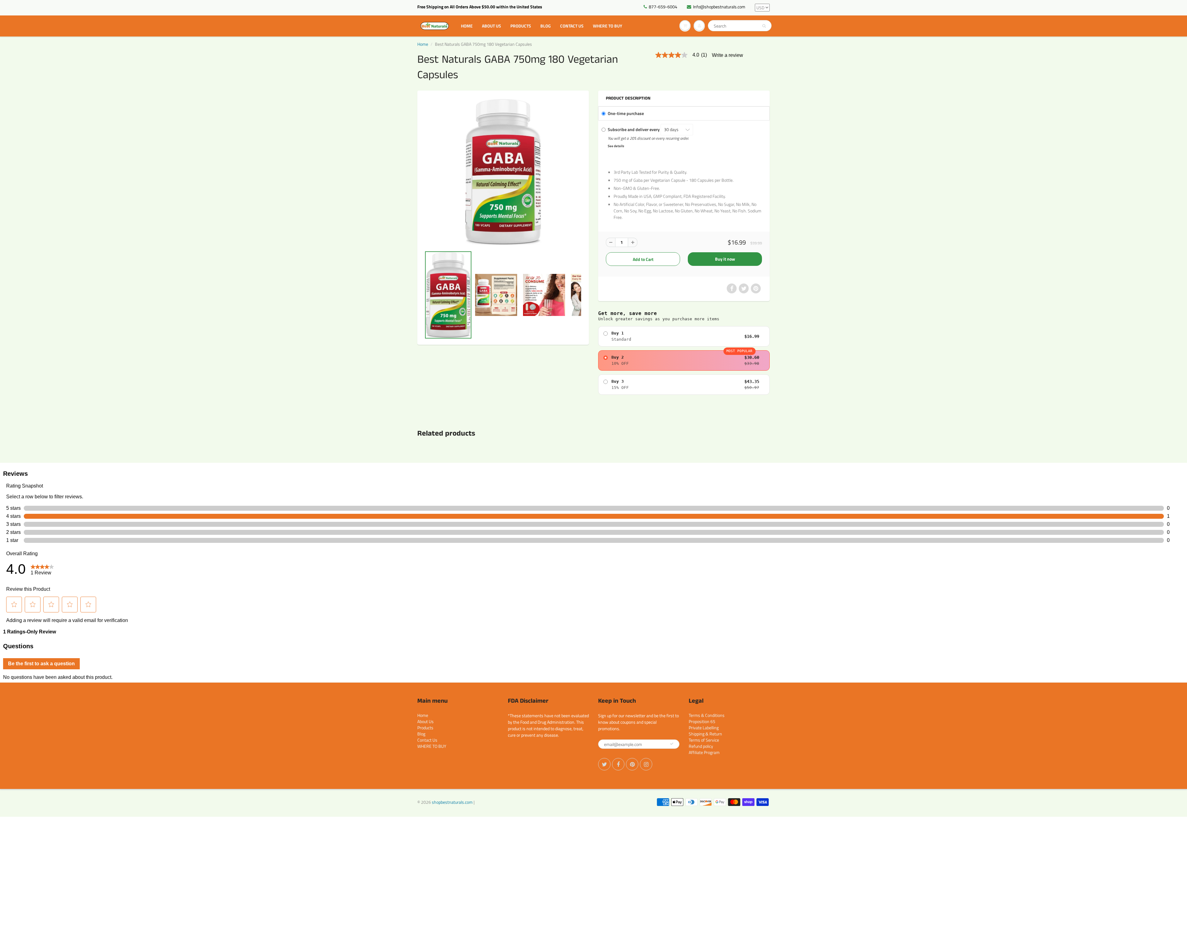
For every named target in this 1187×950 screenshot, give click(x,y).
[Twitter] (604, 764)
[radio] (684, 336)
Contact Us (572, 26)
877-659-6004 (663, 7)
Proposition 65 (702, 721)
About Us (491, 26)
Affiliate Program (704, 752)
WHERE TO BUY (607, 26)
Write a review (727, 55)
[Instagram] (646, 764)
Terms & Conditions (707, 715)
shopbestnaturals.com (452, 802)
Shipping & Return (705, 734)
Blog (545, 26)
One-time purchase (626, 113)
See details (616, 145)
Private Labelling (704, 727)
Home (467, 26)
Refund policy (701, 746)
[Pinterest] (632, 764)
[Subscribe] (672, 744)
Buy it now (725, 259)
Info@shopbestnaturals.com (719, 7)
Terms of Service (704, 740)
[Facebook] (618, 764)
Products (520, 26)
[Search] (764, 26)
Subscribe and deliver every (634, 129)
